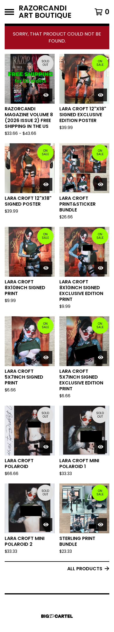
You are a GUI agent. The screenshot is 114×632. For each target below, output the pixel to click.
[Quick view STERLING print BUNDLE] (100, 524)
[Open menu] (9, 11)
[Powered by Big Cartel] (57, 616)
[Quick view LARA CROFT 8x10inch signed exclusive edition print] (100, 268)
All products (84, 568)
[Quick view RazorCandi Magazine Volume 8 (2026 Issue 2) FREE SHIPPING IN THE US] (45, 95)
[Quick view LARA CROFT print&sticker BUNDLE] (100, 184)
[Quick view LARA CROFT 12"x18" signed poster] (45, 184)
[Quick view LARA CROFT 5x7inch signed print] (45, 357)
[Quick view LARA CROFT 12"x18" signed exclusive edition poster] (100, 95)
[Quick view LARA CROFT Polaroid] (45, 446)
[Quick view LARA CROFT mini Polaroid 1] (100, 446)
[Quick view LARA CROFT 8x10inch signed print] (45, 268)
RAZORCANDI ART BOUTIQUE (45, 12)
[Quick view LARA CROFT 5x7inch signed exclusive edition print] (100, 357)
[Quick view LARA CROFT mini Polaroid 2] (45, 524)
